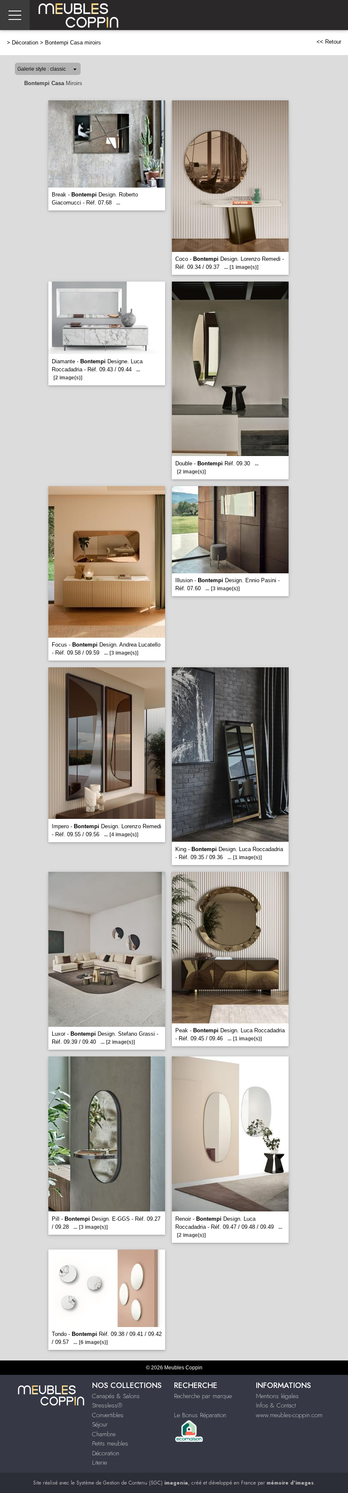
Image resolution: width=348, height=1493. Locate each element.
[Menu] (15, 15)
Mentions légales (277, 1396)
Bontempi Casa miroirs (73, 42)
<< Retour (329, 42)
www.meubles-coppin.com (289, 1415)
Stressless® (107, 1405)
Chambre (103, 1434)
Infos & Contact (276, 1405)
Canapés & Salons (116, 1396)
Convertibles (107, 1415)
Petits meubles (110, 1443)
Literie (99, 1462)
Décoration (25, 42)
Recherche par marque (203, 1396)
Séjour (100, 1424)
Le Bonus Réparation (200, 1415)
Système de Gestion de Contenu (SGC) (132, 1483)
